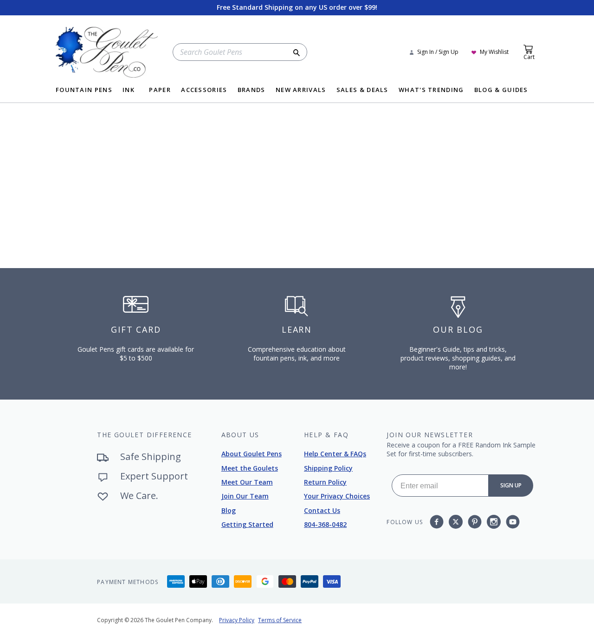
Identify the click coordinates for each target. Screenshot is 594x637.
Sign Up (511, 485)
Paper (160, 90)
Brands (251, 90)
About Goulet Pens (251, 453)
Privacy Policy (236, 620)
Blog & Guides (501, 90)
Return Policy (325, 482)
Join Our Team (245, 496)
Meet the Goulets (249, 468)
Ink (129, 90)
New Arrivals (301, 90)
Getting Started (247, 524)
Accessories (204, 90)
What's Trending (431, 90)
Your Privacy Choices (337, 496)
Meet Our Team (247, 482)
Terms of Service (280, 620)
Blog (228, 510)
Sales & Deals (362, 90)
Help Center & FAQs (335, 453)
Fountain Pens (84, 90)
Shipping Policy (328, 468)
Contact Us (322, 510)
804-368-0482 (325, 524)
